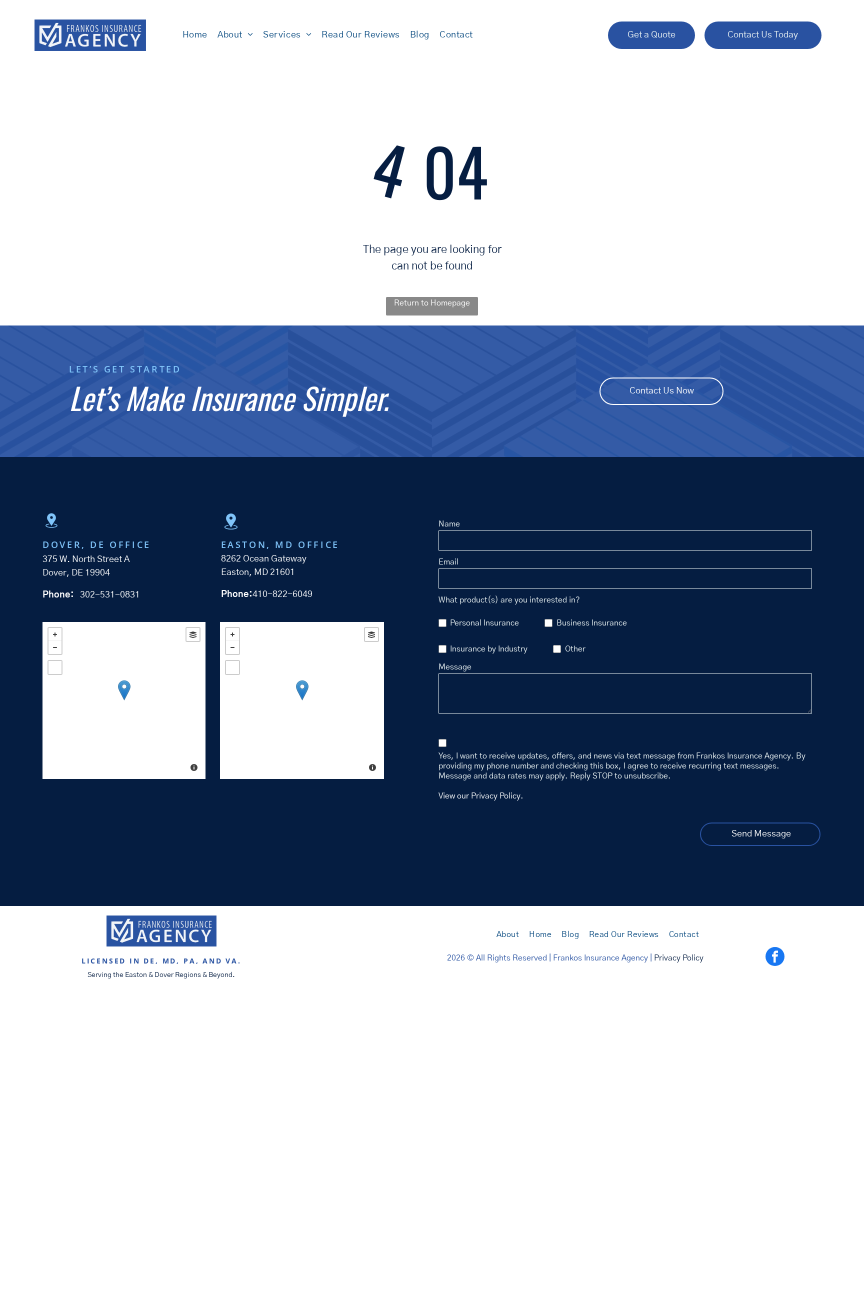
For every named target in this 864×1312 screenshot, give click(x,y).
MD (169, 961)
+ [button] (55, 634)
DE (150, 961)
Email (448, 562)
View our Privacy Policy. (481, 796)
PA (190, 961)
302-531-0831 (110, 595)
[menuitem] (195, 35)
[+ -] (124, 700)
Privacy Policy (679, 958)
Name (449, 524)
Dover (164, 975)
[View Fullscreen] (55, 667)
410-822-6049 (282, 594)
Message (455, 667)
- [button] (55, 647)
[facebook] (775, 957)
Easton (136, 975)
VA (232, 961)
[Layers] (193, 634)
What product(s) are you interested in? (509, 600)
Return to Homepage (432, 303)
